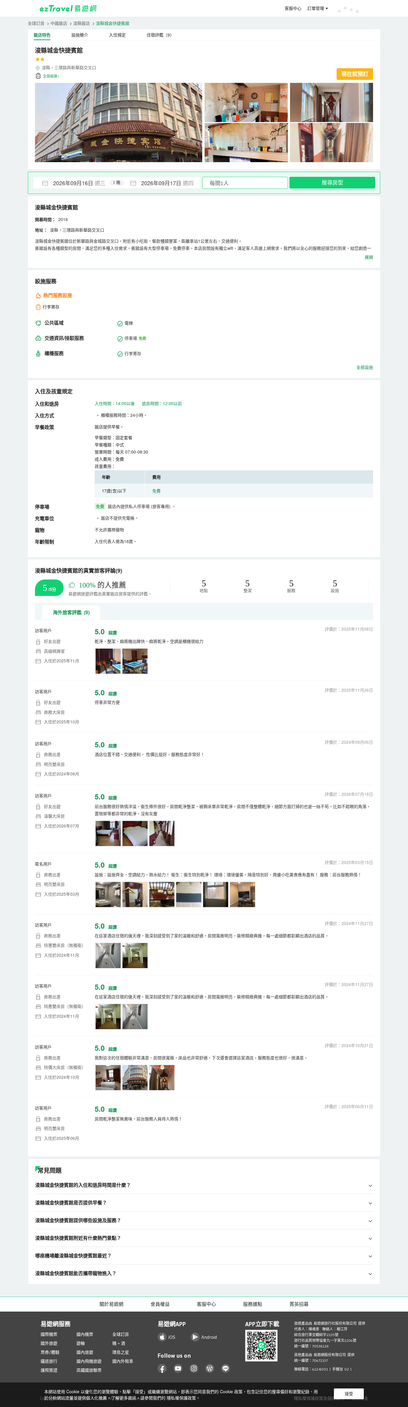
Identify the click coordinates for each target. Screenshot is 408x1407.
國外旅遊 (49, 1343)
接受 (349, 1393)
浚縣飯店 (81, 23)
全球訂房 (36, 23)
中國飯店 (58, 23)
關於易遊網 (111, 1304)
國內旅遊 (84, 1352)
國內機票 (84, 1334)
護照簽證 (49, 1370)
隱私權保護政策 (181, 1398)
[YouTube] (178, 1368)
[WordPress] (209, 1368)
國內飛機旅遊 (89, 1361)
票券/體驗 (50, 1352)
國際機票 (49, 1334)
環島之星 (120, 1352)
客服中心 (293, 8)
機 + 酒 (118, 1343)
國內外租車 (122, 1361)
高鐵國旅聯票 (89, 1370)
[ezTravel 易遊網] (68, 8)
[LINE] (225, 1368)
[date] (75, 182)
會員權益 (160, 1304)
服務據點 (252, 1304)
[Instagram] (194, 1368)
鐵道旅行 (49, 1361)
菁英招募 (299, 1304)
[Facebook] (162, 1368)
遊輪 (80, 1343)
